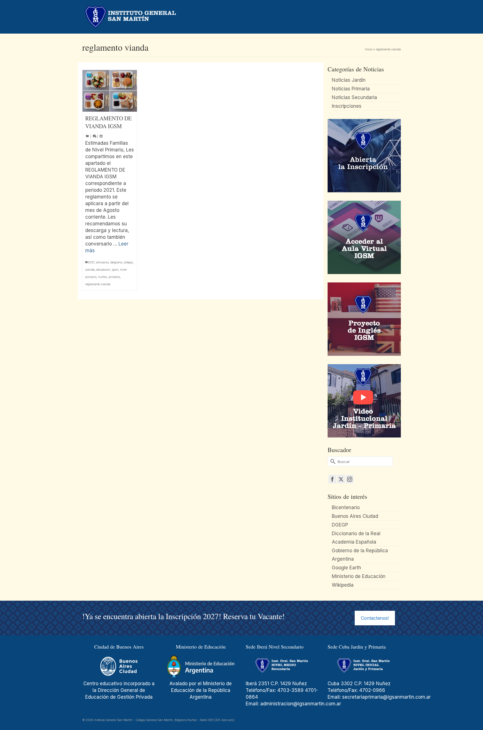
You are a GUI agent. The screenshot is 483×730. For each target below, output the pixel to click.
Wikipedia (343, 585)
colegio (128, 262)
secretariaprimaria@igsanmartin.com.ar (386, 697)
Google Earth (346, 567)
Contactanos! (375, 618)
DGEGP (340, 525)
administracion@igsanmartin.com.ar (301, 703)
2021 (91, 262)
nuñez (102, 277)
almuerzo (102, 262)
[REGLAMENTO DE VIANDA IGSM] (109, 91)
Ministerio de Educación (358, 576)
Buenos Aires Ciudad (355, 516)
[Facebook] (332, 479)
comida (90, 269)
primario (114, 277)
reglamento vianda (97, 284)
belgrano (116, 262)
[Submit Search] (332, 461)
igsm (115, 269)
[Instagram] (350, 479)
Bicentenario (346, 507)
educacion (103, 269)
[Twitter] (341, 479)
